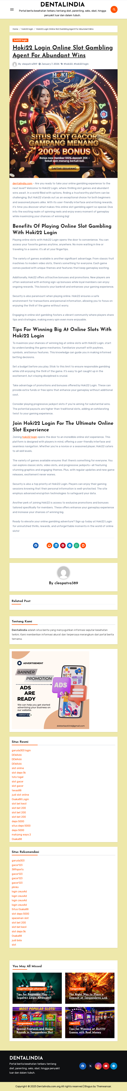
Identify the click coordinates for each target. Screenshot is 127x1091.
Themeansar (103, 1086)
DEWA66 (17, 754)
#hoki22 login (81, 64)
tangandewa (77, 989)
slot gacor (17, 781)
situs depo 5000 (21, 825)
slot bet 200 (19, 808)
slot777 (74, 1023)
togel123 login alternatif (32, 989)
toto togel (17, 777)
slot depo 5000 (20, 913)
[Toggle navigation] (11, 9)
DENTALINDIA (62, 5)
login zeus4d (19, 891)
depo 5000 (18, 821)
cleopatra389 (29, 64)
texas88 (16, 790)
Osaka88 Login (20, 799)
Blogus (88, 1086)
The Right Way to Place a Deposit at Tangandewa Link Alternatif (88, 998)
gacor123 (17, 865)
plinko (15, 887)
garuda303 (18, 860)
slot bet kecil (19, 803)
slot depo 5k (19, 772)
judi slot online (20, 794)
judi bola (17, 940)
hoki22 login (20, 40)
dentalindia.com (22, 183)
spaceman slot (20, 918)
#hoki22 (68, 64)
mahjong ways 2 (21, 834)
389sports (18, 869)
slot (14, 944)
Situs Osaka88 (20, 909)
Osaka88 (17, 839)
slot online (18, 768)
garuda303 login (21, 750)
